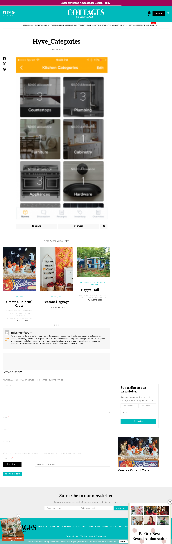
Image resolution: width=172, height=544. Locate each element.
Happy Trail (93, 290)
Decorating (86, 282)
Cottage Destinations (139, 25)
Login (159, 13)
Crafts (19, 297)
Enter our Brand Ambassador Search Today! (86, 2)
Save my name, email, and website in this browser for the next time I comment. (44, 453)
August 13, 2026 (58, 307)
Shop (122, 25)
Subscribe (138, 421)
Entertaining (41, 25)
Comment (7, 386)
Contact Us (79, 526)
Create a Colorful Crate (19, 304)
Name (6, 417)
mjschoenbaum (21, 332)
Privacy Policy (109, 526)
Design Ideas (28, 25)
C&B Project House (82, 25)
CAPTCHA (8, 458)
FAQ (120, 526)
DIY (60, 297)
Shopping (96, 25)
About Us (42, 526)
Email (6, 429)
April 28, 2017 (56, 50)
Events (153, 25)
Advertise (54, 526)
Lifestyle (69, 25)
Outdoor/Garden (56, 25)
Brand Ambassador (110, 25)
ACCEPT (123, 542)
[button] (55, 325)
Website (6, 441)
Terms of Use (93, 526)
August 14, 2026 (20, 320)
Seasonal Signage (56, 302)
